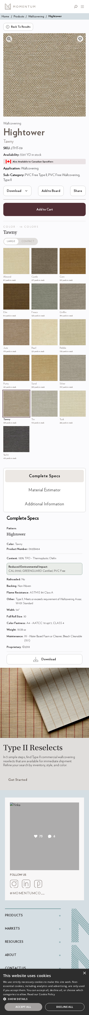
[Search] (76, 6)
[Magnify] (9, 39)
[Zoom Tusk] (64, 395)
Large (11, 241)
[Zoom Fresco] (35, 288)
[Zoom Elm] (7, 288)
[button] (44, 998)
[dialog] (44, 992)
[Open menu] (81, 6)
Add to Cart (44, 209)
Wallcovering (36, 16)
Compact (28, 241)
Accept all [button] (23, 1007)
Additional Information (44, 504)
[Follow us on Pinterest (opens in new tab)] (38, 884)
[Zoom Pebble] (64, 323)
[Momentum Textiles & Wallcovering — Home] (21, 6)
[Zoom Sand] (35, 359)
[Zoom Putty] (7, 359)
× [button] (84, 973)
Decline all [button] (64, 1007)
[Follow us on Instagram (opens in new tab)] (14, 884)
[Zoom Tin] (35, 395)
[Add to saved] (80, 39)
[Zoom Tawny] (7, 395)
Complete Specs (44, 476)
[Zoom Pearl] (35, 323)
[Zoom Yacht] (7, 430)
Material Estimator (45, 490)
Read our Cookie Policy (41, 994)
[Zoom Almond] (7, 252)
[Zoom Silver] (64, 359)
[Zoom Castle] (35, 252)
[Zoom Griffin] (64, 288)
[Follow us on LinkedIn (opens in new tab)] (26, 884)
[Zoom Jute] (7, 323)
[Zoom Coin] (64, 252)
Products (19, 16)
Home (5, 16)
